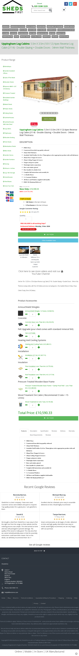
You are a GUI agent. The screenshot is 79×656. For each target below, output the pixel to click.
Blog (9, 598)
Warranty (72, 431)
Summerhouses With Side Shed (8, 123)
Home (3, 598)
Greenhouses (8, 177)
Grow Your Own (9, 186)
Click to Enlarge (49, 119)
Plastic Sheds (8, 109)
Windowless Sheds (10, 146)
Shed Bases (8, 181)
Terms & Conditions (27, 598)
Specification (44, 431)
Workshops (7, 66)
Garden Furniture (9, 159)
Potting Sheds (8, 113)
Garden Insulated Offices (9, 72)
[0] (64, 14)
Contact (43, 603)
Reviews (54, 431)
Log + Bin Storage (9, 173)
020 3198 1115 (41, 6)
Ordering (69, 598)
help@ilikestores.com (11, 592)
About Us (16, 598)
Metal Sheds (8, 104)
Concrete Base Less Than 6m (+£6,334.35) (39, 322)
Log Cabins (7, 129)
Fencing (6, 164)
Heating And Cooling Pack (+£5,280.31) (38, 344)
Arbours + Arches (9, 168)
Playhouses (7, 133)
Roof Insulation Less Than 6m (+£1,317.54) (39, 375)
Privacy (36, 603)
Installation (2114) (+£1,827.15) (35, 355)
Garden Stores (8, 155)
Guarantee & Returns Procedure (46, 598)
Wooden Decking (9, 137)
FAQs (75, 598)
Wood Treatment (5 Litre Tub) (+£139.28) (39, 402)
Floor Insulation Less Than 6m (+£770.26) (39, 366)
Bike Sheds (7, 151)
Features (24, 431)
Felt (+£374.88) (30, 333)
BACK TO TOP (38, 551)
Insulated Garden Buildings (9, 99)
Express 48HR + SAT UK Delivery (9, 88)
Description (33, 431)
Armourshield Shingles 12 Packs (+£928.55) (39, 311)
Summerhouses (9, 117)
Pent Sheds (7, 142)
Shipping (61, 598)
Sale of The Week (9, 78)
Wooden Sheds (9, 82)
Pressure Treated (9, 93)
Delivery (62, 431)
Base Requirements (36, 435)
